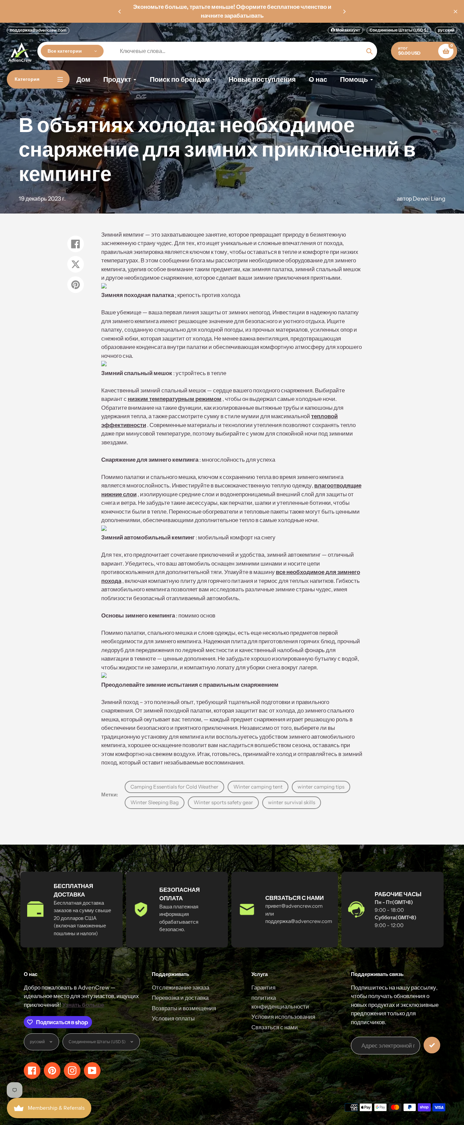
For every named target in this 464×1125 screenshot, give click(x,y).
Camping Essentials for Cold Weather (174, 786)
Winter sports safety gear (223, 802)
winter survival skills (291, 802)
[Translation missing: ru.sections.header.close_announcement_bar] (455, 11)
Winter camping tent (258, 786)
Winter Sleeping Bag (154, 802)
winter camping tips (321, 786)
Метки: (109, 794)
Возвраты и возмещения (184, 1008)
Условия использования (283, 1016)
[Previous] (120, 11)
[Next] (344, 11)
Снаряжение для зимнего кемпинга (149, 459)
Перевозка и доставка (180, 997)
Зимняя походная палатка (137, 295)
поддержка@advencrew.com (38, 30)
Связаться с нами (274, 1027)
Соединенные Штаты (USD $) (399, 30)
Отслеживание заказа (180, 987)
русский (446, 30)
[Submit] (432, 1045)
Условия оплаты (173, 1018)
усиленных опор (331, 329)
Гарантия (263, 987)
